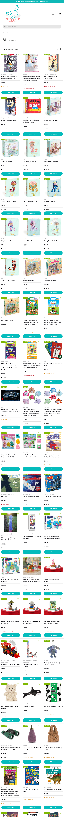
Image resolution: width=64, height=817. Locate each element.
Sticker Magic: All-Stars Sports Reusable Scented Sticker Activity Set (52, 322)
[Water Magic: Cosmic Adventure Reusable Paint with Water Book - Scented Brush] (10, 350)
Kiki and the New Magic (8, 120)
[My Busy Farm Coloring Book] (32, 775)
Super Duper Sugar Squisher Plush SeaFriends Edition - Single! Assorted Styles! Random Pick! (53, 412)
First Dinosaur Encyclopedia (53, 789)
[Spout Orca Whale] (32, 692)
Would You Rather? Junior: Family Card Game (31, 121)
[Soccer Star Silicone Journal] (53, 692)
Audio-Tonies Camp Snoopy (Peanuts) (10, 622)
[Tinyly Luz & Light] (53, 187)
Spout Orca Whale (29, 706)
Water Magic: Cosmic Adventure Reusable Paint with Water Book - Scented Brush (10, 367)
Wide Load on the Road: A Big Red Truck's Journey (52, 456)
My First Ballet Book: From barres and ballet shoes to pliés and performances (31, 78)
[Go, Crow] (10, 483)
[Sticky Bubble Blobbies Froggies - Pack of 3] (32, 441)
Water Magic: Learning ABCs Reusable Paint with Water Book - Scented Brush (32, 366)
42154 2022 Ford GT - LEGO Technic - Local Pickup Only (10, 410)
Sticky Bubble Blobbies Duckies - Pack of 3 (8, 456)
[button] (56, 14)
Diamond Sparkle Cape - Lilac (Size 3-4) (9, 539)
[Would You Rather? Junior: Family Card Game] (32, 106)
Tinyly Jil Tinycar (6, 161)
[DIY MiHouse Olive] (10, 306)
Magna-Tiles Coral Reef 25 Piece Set (9, 580)
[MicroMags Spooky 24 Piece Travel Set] (32, 522)
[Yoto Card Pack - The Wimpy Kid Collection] (53, 350)
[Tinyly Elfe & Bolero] (32, 227)
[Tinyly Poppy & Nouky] (10, 187)
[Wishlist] (53, 14)
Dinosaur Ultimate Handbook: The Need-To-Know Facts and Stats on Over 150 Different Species (10, 792)
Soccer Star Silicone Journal (53, 706)
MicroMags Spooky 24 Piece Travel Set (32, 537)
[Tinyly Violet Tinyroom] (53, 106)
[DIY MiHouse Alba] (32, 267)
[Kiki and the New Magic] (10, 106)
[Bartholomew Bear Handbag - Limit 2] (53, 734)
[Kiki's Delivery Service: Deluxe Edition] (53, 63)
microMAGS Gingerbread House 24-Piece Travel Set (31, 580)
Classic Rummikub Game (31, 496)
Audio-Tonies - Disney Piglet (51, 580)
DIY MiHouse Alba (28, 280)
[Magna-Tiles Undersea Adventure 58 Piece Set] (53, 522)
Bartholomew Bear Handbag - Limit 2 (53, 749)
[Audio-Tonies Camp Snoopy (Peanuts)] (10, 607)
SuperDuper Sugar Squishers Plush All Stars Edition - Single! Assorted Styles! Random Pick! (31, 412)
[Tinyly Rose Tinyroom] (53, 148)
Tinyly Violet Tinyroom (51, 120)
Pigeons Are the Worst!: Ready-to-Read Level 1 (9, 77)
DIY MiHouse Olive (7, 320)
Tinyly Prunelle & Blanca (52, 241)
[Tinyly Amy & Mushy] (32, 148)
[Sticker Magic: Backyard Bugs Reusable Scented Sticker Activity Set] (32, 306)
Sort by (5, 49)
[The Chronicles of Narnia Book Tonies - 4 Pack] (53, 607)
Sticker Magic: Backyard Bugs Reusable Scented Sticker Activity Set (30, 322)
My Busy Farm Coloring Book (30, 790)
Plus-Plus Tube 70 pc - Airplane (30, 665)
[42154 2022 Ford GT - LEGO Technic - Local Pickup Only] (10, 395)
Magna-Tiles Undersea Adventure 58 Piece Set (52, 537)
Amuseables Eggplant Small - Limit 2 (32, 749)
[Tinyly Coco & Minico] (10, 267)
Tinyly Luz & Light (50, 201)
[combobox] (32, 26)
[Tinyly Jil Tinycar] (10, 148)
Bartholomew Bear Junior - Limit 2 (10, 707)
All (7, 32)
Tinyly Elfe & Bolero (29, 241)
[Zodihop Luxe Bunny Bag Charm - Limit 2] (53, 649)
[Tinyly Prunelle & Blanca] (53, 227)
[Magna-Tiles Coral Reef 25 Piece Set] (10, 566)
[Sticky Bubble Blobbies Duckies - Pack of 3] (10, 441)
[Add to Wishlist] (18, 54)
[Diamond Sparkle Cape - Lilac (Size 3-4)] (10, 522)
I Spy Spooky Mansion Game (53, 496)
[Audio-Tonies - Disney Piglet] (53, 566)
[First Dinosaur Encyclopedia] (53, 775)
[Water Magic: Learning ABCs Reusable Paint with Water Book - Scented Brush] (32, 350)
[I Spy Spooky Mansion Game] (53, 483)
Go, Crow (4, 496)
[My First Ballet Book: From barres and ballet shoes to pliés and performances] (32, 63)
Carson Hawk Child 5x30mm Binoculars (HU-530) (10, 749)
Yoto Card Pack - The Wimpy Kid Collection (53, 365)
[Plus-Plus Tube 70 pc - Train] (10, 649)
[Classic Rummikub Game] (32, 483)
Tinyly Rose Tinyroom (51, 161)
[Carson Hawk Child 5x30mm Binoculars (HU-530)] (10, 734)
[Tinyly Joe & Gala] (10, 227)
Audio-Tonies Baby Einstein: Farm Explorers (32, 622)
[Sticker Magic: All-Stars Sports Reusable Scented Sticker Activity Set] (53, 306)
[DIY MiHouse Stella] (53, 267)
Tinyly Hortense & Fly (30, 201)
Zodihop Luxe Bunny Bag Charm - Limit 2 (52, 664)
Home (4, 32)
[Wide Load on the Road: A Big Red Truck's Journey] (53, 441)
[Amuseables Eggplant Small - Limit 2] (32, 734)
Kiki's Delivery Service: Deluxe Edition (51, 77)
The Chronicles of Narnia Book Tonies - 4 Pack (52, 622)
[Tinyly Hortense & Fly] (32, 187)
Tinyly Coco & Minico (8, 280)
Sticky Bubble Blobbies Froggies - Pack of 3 (30, 456)
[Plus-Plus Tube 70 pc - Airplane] (32, 649)
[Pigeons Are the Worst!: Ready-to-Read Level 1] (10, 63)
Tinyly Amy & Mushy (29, 162)
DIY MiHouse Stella (50, 280)
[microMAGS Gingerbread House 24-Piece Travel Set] (32, 566)
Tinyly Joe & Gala (7, 241)
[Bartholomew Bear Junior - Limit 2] (10, 692)
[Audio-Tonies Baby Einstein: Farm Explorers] (32, 607)
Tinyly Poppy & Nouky (8, 201)
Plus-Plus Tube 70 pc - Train (10, 664)
